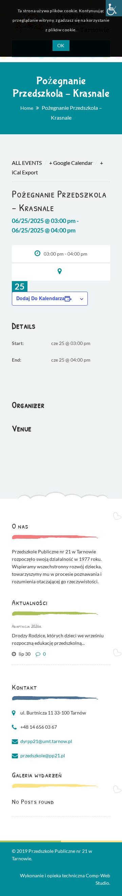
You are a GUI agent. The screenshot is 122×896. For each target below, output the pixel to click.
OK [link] (61, 45)
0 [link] (44, 654)
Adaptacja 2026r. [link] (27, 626)
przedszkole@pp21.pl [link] (42, 755)
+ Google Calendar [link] (71, 162)
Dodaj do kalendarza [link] (40, 298)
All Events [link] (27, 162)
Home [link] (26, 108)
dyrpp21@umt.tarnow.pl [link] (46, 741)
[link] (114, 8)
